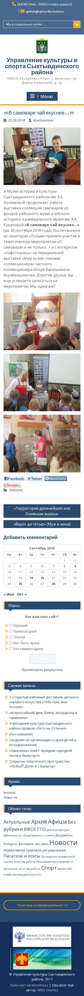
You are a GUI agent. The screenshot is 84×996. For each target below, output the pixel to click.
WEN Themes (47, 990)
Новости (16, 490)
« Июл (9, 594)
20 (42, 578)
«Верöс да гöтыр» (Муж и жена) (42, 524)
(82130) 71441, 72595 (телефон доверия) (44, 4)
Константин (43, 120)
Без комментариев (28, 648)
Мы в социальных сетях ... (25, 24)
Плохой (19, 637)
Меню (46, 96)
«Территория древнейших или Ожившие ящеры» (42, 511)
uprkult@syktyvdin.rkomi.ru (45, 11)
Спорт (49, 867)
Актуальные (17, 822)
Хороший (20, 625)
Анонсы (9, 792)
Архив (39, 821)
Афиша (57, 821)
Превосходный (25, 631)
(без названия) (21, 734)
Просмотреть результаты (42, 669)
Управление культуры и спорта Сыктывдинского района (42, 66)
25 (20, 584)
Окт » (22, 594)
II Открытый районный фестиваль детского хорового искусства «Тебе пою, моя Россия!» (44, 702)
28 (53, 584)
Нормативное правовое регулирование (35, 850)
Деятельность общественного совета (29, 835)
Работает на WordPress (29, 985)
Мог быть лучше (26, 643)
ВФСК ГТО (35, 829)
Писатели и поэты (22, 856)
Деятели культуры (58, 829)
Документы (63, 835)
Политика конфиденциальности (42, 905)
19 (31, 578)
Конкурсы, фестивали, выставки (26, 844)
